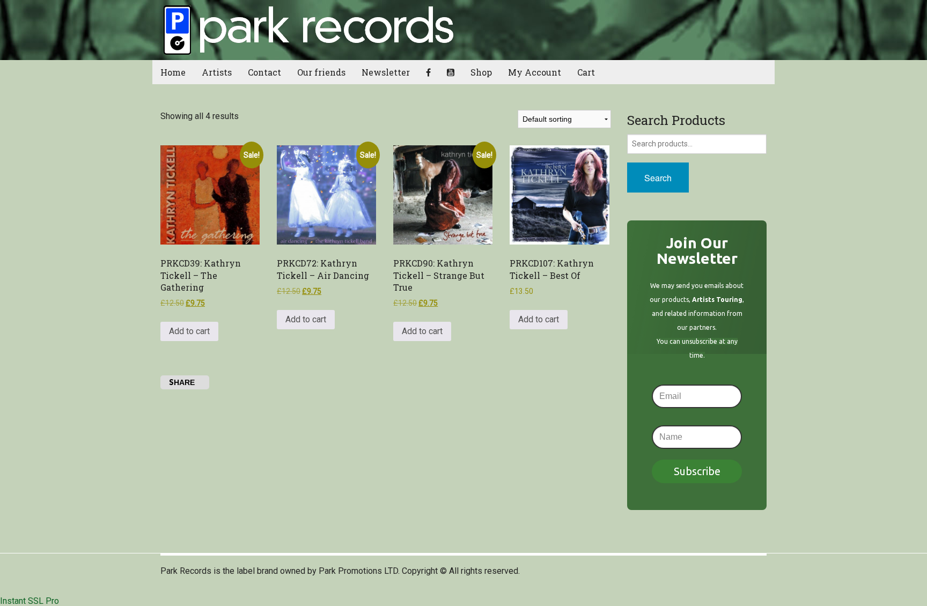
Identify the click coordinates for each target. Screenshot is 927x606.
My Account (534, 72)
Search (658, 178)
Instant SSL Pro (29, 601)
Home (173, 72)
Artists (217, 72)
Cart (586, 72)
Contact (264, 72)
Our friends (321, 72)
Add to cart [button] (189, 331)
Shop (481, 72)
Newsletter (386, 72)
